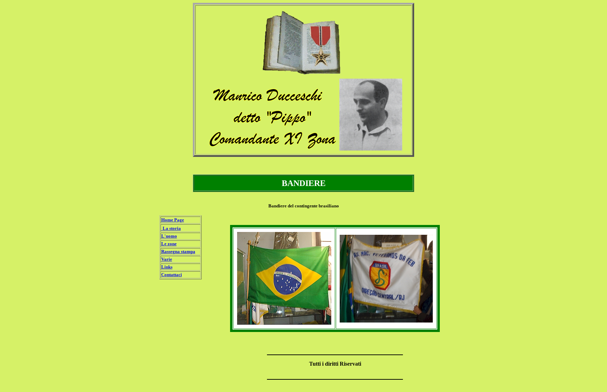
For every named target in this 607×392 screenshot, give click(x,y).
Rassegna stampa (178, 251)
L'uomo (169, 236)
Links (166, 267)
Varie (166, 259)
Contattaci (171, 274)
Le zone (169, 243)
